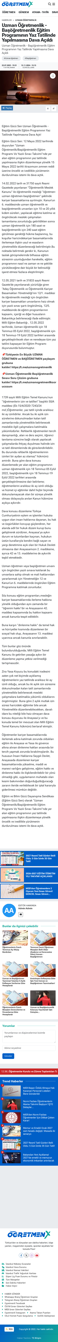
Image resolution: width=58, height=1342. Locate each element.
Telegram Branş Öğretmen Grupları (21, 1300)
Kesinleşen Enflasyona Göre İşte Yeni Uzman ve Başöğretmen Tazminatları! (42, 980)
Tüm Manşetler (13, 1279)
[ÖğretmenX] (17, 4)
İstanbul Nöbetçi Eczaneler (18, 1264)
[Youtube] (36, 1255)
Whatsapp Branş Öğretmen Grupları (21, 1297)
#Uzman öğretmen (11, 58)
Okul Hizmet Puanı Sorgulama (19, 1316)
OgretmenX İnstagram (15, 1312)
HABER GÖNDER (12, 1294)
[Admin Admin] (9, 910)
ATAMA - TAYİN (40, 12)
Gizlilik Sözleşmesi (46, 1316)
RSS (10, 1329)
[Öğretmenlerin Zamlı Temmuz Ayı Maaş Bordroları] (15, 937)
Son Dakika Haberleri (16, 1283)
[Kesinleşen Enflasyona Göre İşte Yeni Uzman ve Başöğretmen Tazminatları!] (43, 969)
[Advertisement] (29, 1197)
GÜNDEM (24, 12)
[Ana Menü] (53, 4)
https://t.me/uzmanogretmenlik (32, 367)
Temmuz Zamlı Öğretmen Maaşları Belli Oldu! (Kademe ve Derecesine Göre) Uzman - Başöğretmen (41, 952)
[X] (26, 1255)
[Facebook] (21, 1255)
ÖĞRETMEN (8, 12)
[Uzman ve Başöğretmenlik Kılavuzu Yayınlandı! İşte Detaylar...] (43, 997)
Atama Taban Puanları (40, 1312)
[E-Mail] (20, 914)
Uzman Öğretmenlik (25, 20)
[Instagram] (31, 1255)
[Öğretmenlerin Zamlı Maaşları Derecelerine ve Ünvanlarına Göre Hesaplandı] (15, 997)
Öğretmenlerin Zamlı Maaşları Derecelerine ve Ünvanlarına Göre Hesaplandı (13, 1010)
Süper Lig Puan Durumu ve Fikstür (21, 1276)
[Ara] (49, 4)
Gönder (8, 1056)
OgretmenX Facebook (15, 1303)
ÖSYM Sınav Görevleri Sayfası (18, 1306)
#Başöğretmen (30, 58)
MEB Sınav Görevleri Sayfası (18, 1309)
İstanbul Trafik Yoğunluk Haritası (21, 1273)
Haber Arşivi (11, 1286)
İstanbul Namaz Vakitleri (17, 1270)
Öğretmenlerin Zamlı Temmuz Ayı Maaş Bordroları (11, 949)
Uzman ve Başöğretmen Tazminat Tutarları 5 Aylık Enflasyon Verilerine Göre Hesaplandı (13, 982)
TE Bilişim (36, 1338)
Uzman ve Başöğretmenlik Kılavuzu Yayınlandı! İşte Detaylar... (42, 1009)
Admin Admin (25, 908)
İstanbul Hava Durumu (16, 1267)
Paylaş (9, 108)
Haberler (7, 20)
